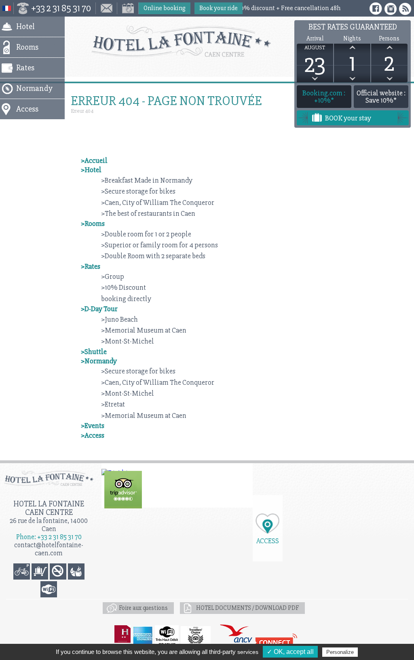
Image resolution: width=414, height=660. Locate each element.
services (247, 652)
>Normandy (99, 360)
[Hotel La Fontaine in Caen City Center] (207, 41)
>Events (92, 425)
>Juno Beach (119, 319)
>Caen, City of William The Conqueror (157, 202)
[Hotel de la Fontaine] (123, 489)
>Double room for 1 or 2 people (146, 234)
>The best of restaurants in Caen (148, 213)
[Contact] (106, 8)
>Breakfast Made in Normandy (146, 180)
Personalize (340, 652)
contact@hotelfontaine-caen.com (48, 549)
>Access (92, 435)
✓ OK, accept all (290, 651)
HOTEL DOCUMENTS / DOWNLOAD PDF (247, 608)
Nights (352, 39)
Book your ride (218, 8)
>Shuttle (94, 351)
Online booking (165, 8)
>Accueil (94, 160)
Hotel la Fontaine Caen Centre (48, 508)
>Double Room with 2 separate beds (153, 255)
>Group (112, 276)
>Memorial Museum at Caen (143, 330)
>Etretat (113, 404)
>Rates (90, 266)
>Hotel (91, 169)
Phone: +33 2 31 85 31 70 (49, 537)
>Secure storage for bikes (138, 191)
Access (267, 540)
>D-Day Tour (99, 308)
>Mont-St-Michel (127, 341)
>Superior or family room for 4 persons (159, 244)
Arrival (314, 39)
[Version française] (7, 8)
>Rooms (93, 223)
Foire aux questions (143, 608)
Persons (389, 39)
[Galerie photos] (128, 8)
